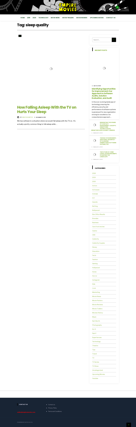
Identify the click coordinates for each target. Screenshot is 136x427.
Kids (93, 284)
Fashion (95, 259)
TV (20, 36)
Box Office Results (98, 214)
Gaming (95, 263)
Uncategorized (97, 370)
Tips (93, 350)
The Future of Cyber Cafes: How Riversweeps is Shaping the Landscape (108, 154)
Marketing (96, 292)
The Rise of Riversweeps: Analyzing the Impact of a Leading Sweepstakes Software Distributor (108, 141)
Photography (97, 325)
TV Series (95, 362)
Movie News (55, 18)
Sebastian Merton (27, 117)
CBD (93, 235)
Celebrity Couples (98, 243)
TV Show (95, 366)
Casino (94, 231)
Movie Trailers (68, 18)
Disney (94, 247)
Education (95, 251)
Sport (94, 333)
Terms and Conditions (55, 411)
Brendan (95, 218)
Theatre (95, 346)
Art (93, 198)
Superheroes (97, 337)
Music (94, 317)
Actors (94, 186)
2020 (34, 18)
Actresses (95, 190)
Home (23, 18)
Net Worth (96, 321)
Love (94, 288)
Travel (94, 354)
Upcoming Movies (97, 18)
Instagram (96, 280)
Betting (95, 206)
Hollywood (96, 268)
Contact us (110, 18)
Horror (94, 276)
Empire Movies (28, 422)
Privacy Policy (52, 408)
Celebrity (95, 239)
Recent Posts (101, 50)
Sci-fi (94, 329)
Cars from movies (98, 227)
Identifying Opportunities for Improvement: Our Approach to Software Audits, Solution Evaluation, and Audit (104, 93)
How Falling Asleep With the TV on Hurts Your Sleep (46, 109)
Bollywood (96, 210)
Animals (95, 194)
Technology (43, 18)
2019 (28, 18)
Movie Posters (97, 300)
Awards (95, 202)
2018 (94, 173)
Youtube (95, 378)
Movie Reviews (82, 18)
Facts (94, 255)
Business (95, 222)
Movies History (97, 313)
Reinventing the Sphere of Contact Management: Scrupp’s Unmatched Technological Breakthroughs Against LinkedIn (103, 126)
